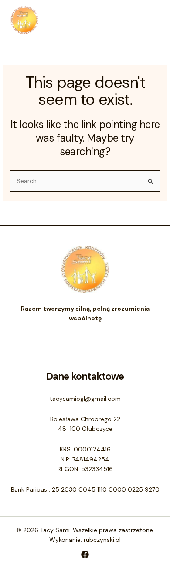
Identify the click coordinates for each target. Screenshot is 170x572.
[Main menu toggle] (151, 20)
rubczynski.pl (102, 540)
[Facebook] (85, 554)
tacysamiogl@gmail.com (85, 398)
